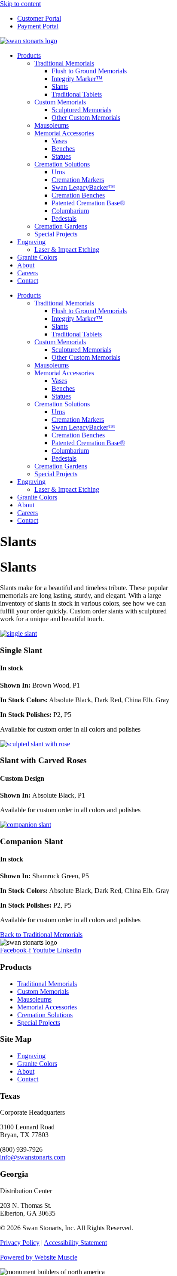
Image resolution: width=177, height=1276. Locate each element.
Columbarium (70, 210)
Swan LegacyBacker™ (83, 187)
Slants (60, 86)
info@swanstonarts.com (32, 1157)
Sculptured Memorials (81, 109)
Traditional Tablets (77, 94)
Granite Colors (37, 257)
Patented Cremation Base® (88, 203)
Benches (63, 148)
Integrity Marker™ (77, 78)
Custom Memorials (60, 102)
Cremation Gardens (60, 226)
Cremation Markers (78, 179)
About (25, 265)
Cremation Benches (78, 195)
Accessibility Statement (75, 1242)
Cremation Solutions (62, 164)
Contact (27, 280)
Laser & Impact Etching (66, 249)
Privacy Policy (20, 1242)
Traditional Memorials (64, 63)
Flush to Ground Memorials (89, 71)
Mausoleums (51, 125)
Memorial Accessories (64, 133)
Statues (61, 156)
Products (29, 55)
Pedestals (64, 218)
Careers (27, 273)
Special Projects (55, 234)
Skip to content (20, 3)
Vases (59, 141)
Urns (58, 172)
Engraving (31, 241)
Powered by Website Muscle (38, 1257)
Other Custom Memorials (86, 117)
